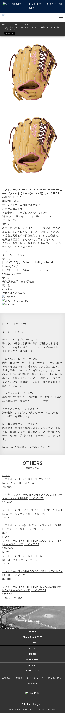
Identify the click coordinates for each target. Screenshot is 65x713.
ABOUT (32, 665)
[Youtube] (41, 698)
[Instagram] (23, 698)
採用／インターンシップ (34, 678)
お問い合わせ (6, 678)
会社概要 (19, 678)
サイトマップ (32, 683)
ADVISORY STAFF (32, 637)
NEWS (32, 631)
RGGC (32, 654)
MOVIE (32, 643)
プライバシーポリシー (55, 678)
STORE (32, 648)
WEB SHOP (32, 659)
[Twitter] (29, 698)
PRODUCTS (32, 671)
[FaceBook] (35, 698)
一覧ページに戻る (12, 598)
